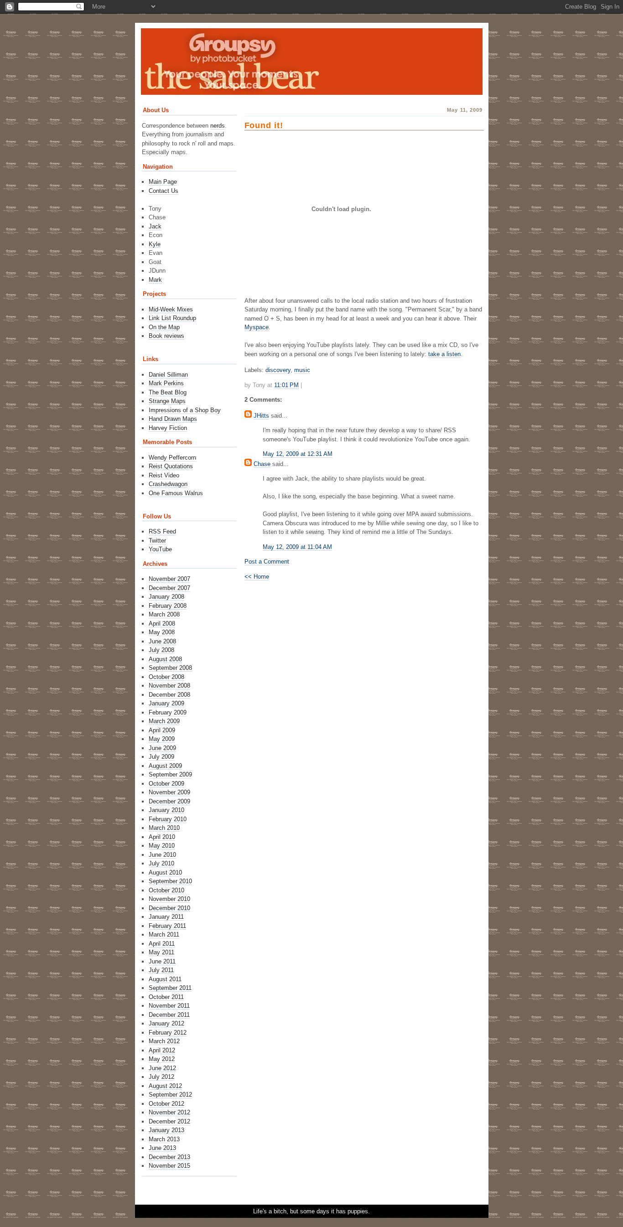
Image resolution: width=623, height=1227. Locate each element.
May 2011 (161, 952)
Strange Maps (167, 401)
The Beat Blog (168, 392)
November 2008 (169, 685)
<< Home (256, 576)
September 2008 (170, 667)
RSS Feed (162, 531)
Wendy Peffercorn (172, 457)
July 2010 (161, 863)
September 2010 (170, 881)
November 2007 (169, 578)
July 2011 (161, 970)
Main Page (163, 181)
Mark (155, 279)
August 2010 (165, 872)
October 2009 (166, 783)
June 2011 (162, 961)
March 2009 (164, 721)
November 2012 (169, 1112)
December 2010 (169, 908)
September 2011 (170, 987)
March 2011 (164, 934)
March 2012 (164, 1041)
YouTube (160, 549)
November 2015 (169, 1165)
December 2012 (169, 1121)
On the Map (164, 327)
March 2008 (164, 614)
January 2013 (166, 1130)
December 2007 (169, 588)
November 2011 (169, 1005)
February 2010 (168, 819)
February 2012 (168, 1032)
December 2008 (169, 694)
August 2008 (165, 659)
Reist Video (164, 475)
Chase (262, 464)
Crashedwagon (168, 484)
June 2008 (162, 641)
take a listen (444, 354)
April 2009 (162, 730)
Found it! (263, 125)
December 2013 (169, 1157)
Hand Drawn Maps (173, 418)
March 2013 (164, 1139)
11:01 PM (286, 385)
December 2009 (169, 801)
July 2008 (161, 650)
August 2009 (165, 765)
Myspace (256, 327)
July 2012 (161, 1076)
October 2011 (166, 997)
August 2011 (165, 979)
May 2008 (162, 632)
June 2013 (162, 1147)
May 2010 (162, 845)
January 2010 (166, 810)
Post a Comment (266, 561)
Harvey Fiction (168, 428)
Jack (155, 226)
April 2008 (162, 623)
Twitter (157, 540)
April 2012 (162, 1050)
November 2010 (169, 899)
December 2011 (169, 1014)
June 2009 (162, 748)
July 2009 (161, 756)
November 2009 (169, 792)
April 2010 (162, 837)
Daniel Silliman (168, 374)
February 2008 (168, 605)
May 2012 (162, 1059)
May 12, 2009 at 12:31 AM (297, 453)
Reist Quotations (171, 466)
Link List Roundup (172, 318)
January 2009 (166, 703)
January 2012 (166, 1023)
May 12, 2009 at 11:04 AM (297, 547)
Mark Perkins (166, 383)
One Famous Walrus (176, 493)
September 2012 (170, 1094)
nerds (217, 125)
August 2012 (165, 1085)
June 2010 (162, 854)
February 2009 (168, 712)
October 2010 (166, 890)
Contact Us (163, 190)
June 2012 (162, 1068)
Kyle (155, 244)
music (302, 370)
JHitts (261, 415)
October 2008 (166, 676)
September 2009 (170, 774)
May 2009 (162, 738)
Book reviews (166, 335)
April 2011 (162, 943)
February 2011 (167, 925)
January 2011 (166, 916)
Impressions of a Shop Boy (185, 410)
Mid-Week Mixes (171, 309)
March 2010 (164, 827)
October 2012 (166, 1103)
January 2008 (166, 596)
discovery (278, 370)
